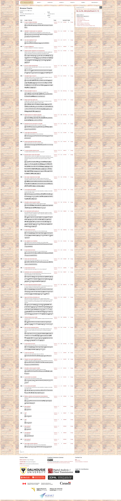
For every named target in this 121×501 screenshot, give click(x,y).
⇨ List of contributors (24, 465)
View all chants (80, 17)
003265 (64, 22)
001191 (64, 377)
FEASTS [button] (72, 2)
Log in (77, 471)
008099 (64, 46)
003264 (64, 250)
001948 (64, 132)
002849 (64, 258)
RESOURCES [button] (94, 2)
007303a (64, 202)
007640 (64, 50)
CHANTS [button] (61, 2)
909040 (64, 406)
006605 (64, 211)
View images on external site (83, 20)
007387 (64, 99)
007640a (64, 65)
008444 (64, 432)
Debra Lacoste (23, 459)
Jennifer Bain (23, 461)
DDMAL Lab (22, 463)
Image (71, 22)
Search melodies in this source (83, 24)
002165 (64, 241)
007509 (64, 154)
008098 (64, 267)
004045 (64, 352)
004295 (64, 359)
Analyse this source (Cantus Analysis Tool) (86, 25)
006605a (64, 229)
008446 (64, 419)
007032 (64, 75)
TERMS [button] (83, 2)
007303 (64, 189)
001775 (64, 40)
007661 (64, 327)
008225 (64, 150)
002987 (64, 31)
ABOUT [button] (39, 2)
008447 (64, 413)
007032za (65, 90)
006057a (64, 284)
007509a (64, 177)
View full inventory (81, 19)
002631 (64, 123)
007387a (64, 114)
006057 (64, 272)
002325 (64, 141)
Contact (78, 460)
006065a (64, 317)
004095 (64, 385)
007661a (64, 343)
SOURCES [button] (50, 2)
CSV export (79, 21)
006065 (64, 297)
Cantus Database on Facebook (81, 461)
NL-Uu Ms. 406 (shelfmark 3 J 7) (87, 11)
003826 (64, 396)
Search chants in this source (83, 23)
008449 (64, 443)
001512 (64, 368)
